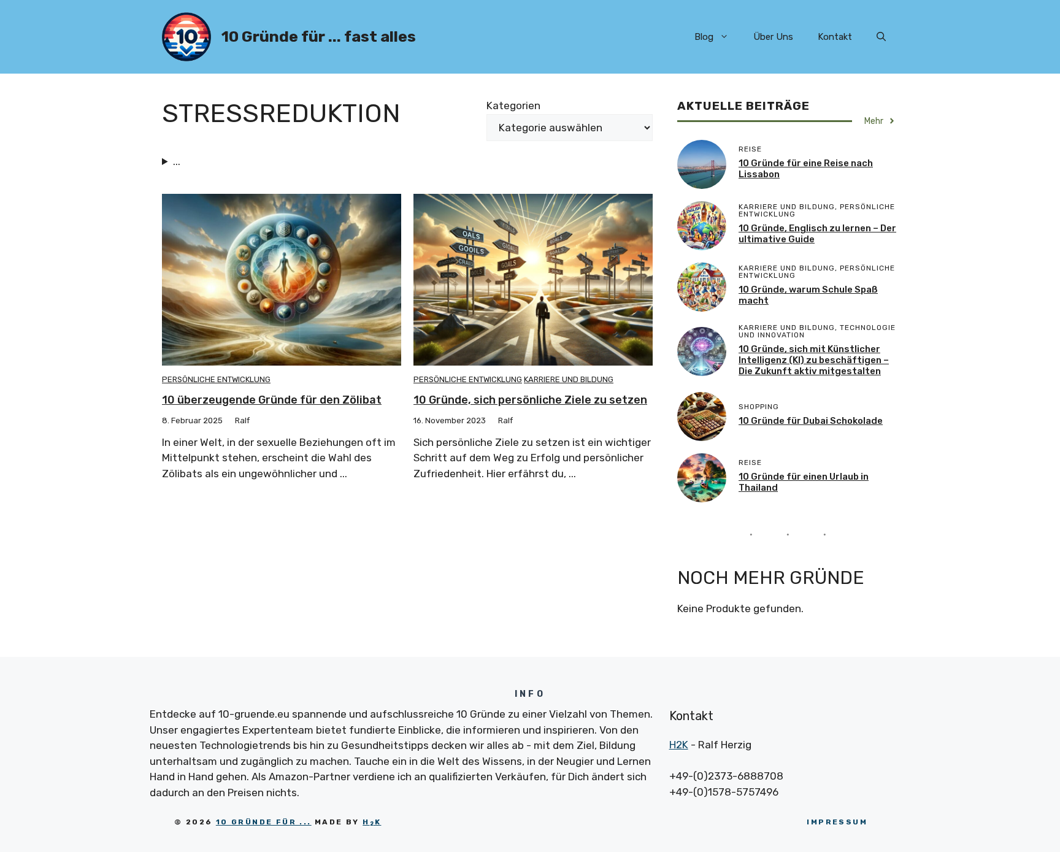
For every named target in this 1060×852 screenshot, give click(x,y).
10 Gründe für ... (264, 822)
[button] (881, 36)
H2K (678, 745)
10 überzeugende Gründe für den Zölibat (272, 400)
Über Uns (773, 36)
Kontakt (835, 36)
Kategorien (513, 105)
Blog (703, 36)
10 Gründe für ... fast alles (318, 36)
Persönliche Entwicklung (216, 379)
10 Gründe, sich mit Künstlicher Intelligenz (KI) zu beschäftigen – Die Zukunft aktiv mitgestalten (814, 360)
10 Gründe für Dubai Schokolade (811, 420)
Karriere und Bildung (568, 379)
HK (372, 822)
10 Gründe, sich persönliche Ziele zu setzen (530, 400)
